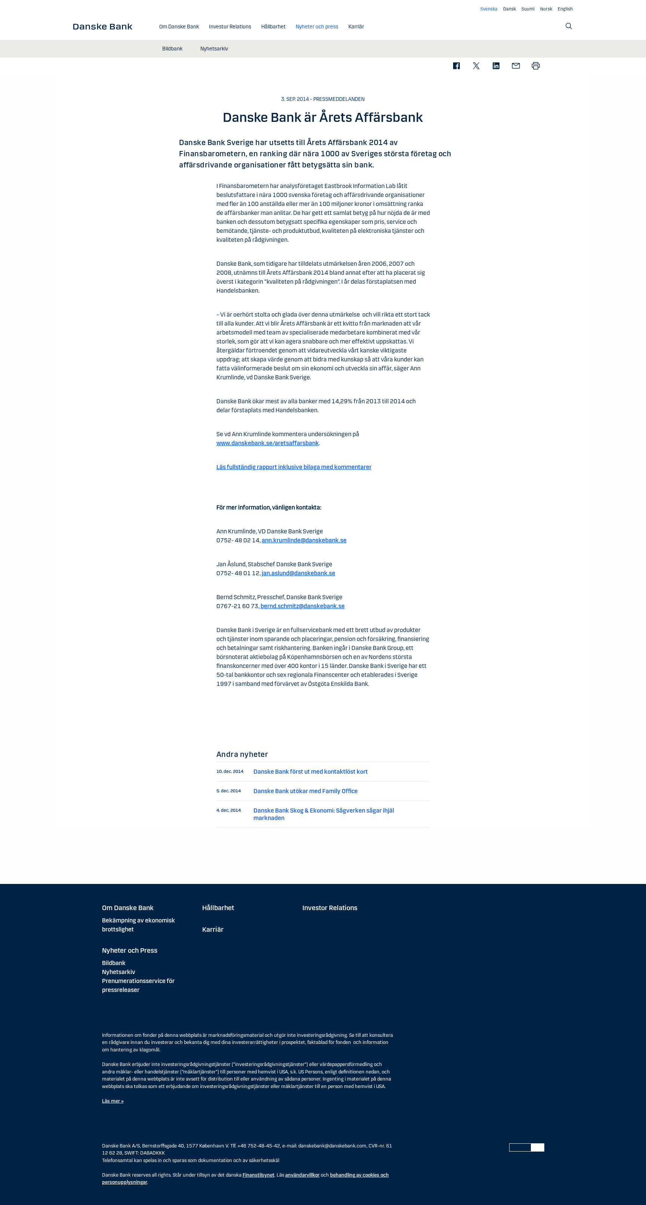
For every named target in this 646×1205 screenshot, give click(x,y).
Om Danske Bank (128, 908)
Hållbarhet (218, 908)
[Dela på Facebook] (456, 66)
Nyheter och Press (129, 950)
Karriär (213, 929)
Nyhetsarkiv (118, 972)
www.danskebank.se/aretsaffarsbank (267, 443)
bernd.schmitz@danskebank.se (303, 606)
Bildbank (114, 963)
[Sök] (569, 26)
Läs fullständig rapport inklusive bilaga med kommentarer (294, 467)
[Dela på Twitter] (476, 66)
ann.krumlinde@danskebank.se (304, 540)
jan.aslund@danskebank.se (298, 573)
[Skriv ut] (535, 66)
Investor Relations (329, 908)
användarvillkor (302, 1175)
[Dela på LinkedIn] (496, 66)
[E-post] (516, 66)
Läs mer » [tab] (113, 1101)
